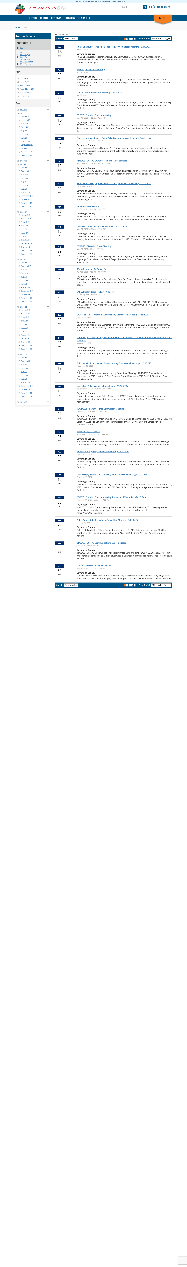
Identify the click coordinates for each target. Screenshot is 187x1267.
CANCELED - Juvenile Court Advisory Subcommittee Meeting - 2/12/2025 (112, 474)
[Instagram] (165, 7)
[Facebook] (150, 7)
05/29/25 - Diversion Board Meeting (94, 246)
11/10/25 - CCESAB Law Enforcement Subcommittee (102, 160)
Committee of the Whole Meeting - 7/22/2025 (99, 92)
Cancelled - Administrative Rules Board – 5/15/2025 (102, 226)
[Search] (145, 7)
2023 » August (25, 55)
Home (17, 27)
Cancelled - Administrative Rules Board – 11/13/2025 (102, 386)
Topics (161, 18)
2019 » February (26, 64)
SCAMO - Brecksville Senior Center (94, 565)
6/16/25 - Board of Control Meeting (94, 115)
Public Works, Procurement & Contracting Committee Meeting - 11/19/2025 (114, 363)
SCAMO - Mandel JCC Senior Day (92, 269)
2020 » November (26, 61)
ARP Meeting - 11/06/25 (88, 431)
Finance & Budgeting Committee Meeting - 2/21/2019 (103, 451)
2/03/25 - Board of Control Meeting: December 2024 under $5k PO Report (113, 497)
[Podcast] (169, 7)
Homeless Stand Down (88, 206)
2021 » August (25, 59)
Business (44, 18)
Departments (84, 18)
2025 (21, 52)
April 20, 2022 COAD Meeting (91, 69)
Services (33, 18)
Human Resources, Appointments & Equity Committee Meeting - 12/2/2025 (114, 183)
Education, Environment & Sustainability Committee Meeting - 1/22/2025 (112, 314)
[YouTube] (158, 7)
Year (22, 48)
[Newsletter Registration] (162, 7)
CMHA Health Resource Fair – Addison (95, 291)
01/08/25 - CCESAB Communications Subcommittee (101, 542)
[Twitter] (154, 7)
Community (70, 18)
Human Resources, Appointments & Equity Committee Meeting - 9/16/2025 (114, 46)
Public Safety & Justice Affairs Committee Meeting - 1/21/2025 (107, 520)
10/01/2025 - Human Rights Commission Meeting (100, 408)
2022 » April (24, 57)
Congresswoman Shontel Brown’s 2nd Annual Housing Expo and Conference (114, 138)
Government (56, 18)
